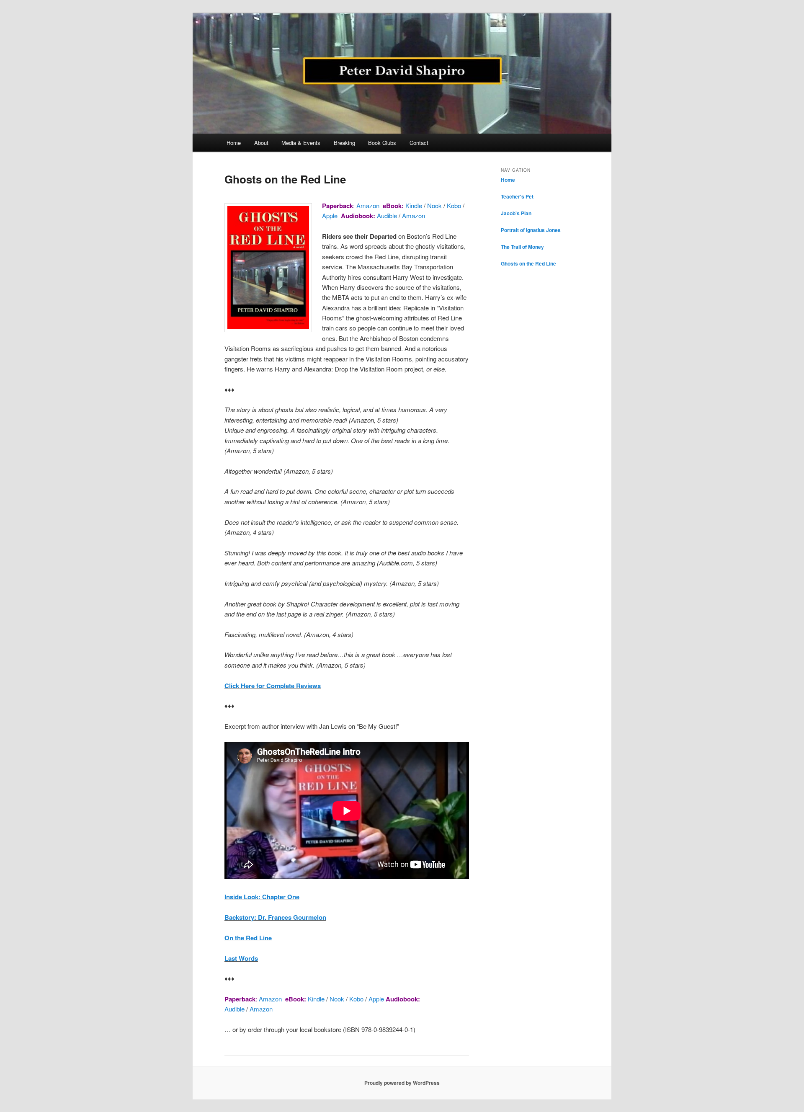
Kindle (413, 205)
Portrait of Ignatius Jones (531, 230)
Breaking (344, 143)
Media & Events (300, 143)
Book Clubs (382, 143)
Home (234, 143)
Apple (330, 215)
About (261, 143)
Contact (419, 143)
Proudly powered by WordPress (402, 1082)
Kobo (454, 205)
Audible (387, 215)
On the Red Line (248, 937)
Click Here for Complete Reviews (272, 685)
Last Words (241, 958)
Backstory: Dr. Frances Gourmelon (275, 917)
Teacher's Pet (517, 196)
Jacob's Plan (516, 213)
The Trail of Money (522, 246)
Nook (433, 205)
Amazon (367, 205)
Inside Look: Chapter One (261, 896)
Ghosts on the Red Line (528, 263)
